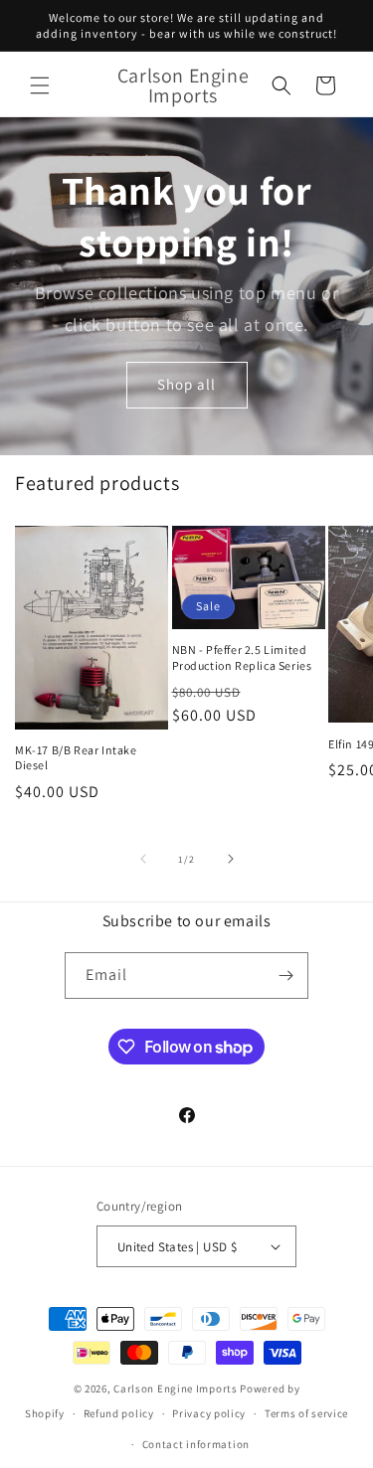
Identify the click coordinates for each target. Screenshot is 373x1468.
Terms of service (306, 1413)
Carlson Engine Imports (175, 1388)
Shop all (186, 385)
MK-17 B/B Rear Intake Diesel (76, 757)
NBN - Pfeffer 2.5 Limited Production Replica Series (242, 657)
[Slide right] (231, 859)
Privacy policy (209, 1413)
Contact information (196, 1444)
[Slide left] (143, 859)
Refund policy (119, 1413)
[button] (40, 85)
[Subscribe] (285, 975)
